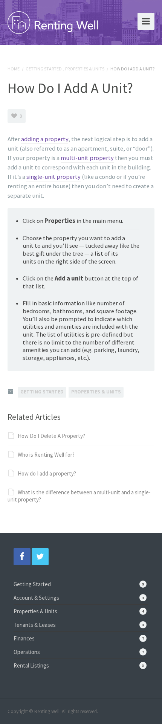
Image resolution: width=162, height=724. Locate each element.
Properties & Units (84, 69)
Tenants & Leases (35, 624)
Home (14, 69)
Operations (27, 651)
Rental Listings (31, 665)
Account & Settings (36, 597)
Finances (24, 638)
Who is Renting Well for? (46, 454)
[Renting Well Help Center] (53, 21)
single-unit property (53, 177)
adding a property (44, 139)
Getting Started (44, 69)
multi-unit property (87, 158)
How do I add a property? (47, 473)
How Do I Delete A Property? (51, 435)
